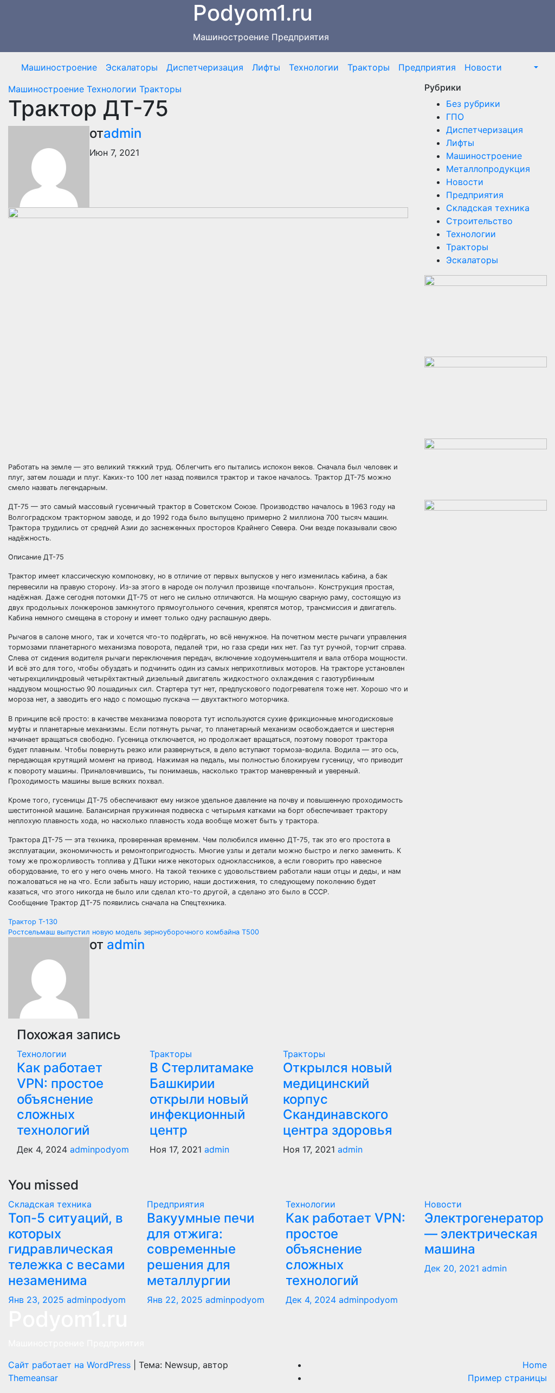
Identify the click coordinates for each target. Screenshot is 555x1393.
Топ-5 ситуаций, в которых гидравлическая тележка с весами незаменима (66, 1249)
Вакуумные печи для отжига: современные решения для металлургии (200, 1249)
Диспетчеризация (204, 67)
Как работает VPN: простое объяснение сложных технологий (60, 1099)
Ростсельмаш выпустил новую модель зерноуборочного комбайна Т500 (133, 932)
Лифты (266, 67)
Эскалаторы (132, 67)
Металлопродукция (488, 168)
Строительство (479, 220)
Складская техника (488, 207)
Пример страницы (507, 1377)
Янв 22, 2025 (175, 1299)
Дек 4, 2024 (311, 1299)
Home (534, 1364)
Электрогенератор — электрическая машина (484, 1233)
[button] (535, 67)
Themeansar (33, 1377)
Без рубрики (473, 103)
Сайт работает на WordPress (70, 1364)
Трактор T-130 (32, 922)
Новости (483, 67)
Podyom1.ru (68, 1319)
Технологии (314, 67)
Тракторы (368, 67)
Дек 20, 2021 (451, 1268)
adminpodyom (99, 1149)
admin (122, 133)
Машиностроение (59, 67)
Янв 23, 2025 (36, 1299)
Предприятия (427, 67)
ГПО (455, 116)
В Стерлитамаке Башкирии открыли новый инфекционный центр (202, 1099)
